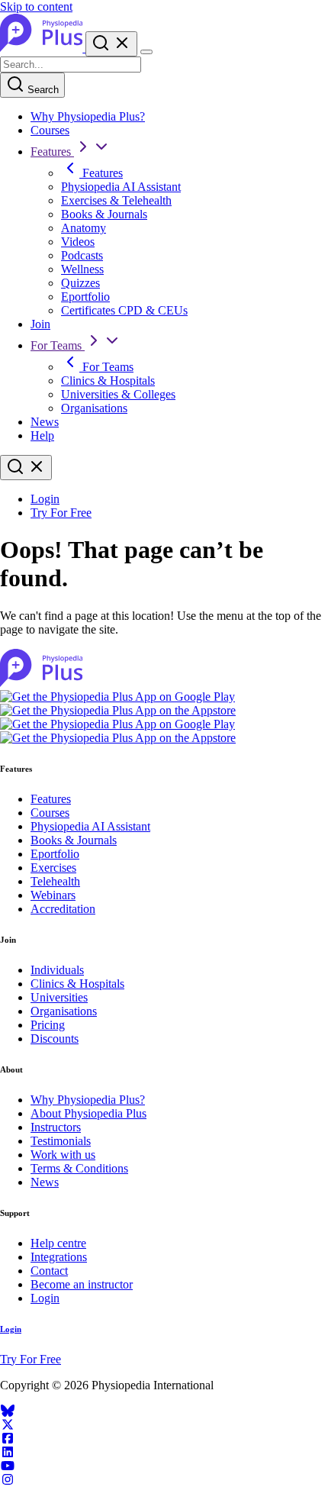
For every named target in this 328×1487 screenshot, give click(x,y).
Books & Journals (104, 214)
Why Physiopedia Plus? (88, 116)
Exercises (53, 867)
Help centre (58, 1243)
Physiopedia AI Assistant (121, 186)
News (45, 421)
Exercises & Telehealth (116, 200)
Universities (59, 997)
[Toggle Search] (111, 43)
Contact (49, 1270)
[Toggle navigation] (146, 52)
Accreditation (63, 908)
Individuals (57, 969)
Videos (78, 241)
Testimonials (61, 1140)
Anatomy (83, 227)
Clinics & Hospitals (108, 380)
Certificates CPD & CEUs (124, 310)
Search (41, 89)
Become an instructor (82, 1284)
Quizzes (80, 282)
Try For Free (61, 512)
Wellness (82, 269)
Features (52, 151)
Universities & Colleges (118, 394)
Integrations (59, 1256)
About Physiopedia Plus (88, 1113)
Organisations (94, 408)
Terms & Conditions (79, 1168)
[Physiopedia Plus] (42, 47)
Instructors (56, 1127)
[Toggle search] (26, 467)
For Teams (58, 345)
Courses (50, 130)
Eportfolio (85, 296)
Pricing (48, 1024)
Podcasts (82, 255)
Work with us (63, 1154)
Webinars (53, 895)
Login (45, 498)
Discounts (55, 1038)
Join (40, 324)
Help (42, 435)
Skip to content (36, 6)
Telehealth (55, 881)
